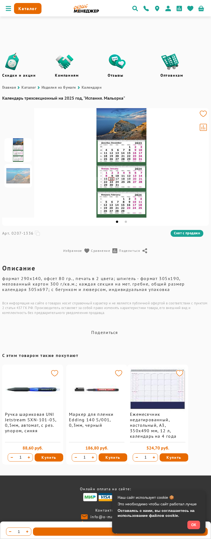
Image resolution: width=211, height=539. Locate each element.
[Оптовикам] (170, 61)
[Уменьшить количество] (12, 457)
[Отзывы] (117, 61)
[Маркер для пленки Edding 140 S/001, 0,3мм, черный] (96, 410)
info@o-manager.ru (110, 516)
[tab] (117, 222)
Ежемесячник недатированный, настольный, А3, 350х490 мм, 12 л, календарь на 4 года (153, 425)
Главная (9, 87)
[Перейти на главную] (86, 11)
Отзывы (116, 75)
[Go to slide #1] (18, 150)
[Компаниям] (64, 61)
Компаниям (67, 75)
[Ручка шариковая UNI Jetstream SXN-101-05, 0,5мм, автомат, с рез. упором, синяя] (32, 410)
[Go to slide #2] (18, 176)
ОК (193, 525)
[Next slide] (202, 162)
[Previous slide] (40, 162)
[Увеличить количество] (29, 457)
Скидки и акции (19, 75)
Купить (48, 457)
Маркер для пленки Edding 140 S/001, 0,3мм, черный (91, 419)
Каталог (28, 87)
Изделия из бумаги (58, 87)
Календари (92, 87)
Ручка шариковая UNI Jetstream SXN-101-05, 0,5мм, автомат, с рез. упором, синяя (30, 422)
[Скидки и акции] (11, 61)
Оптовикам (171, 75)
